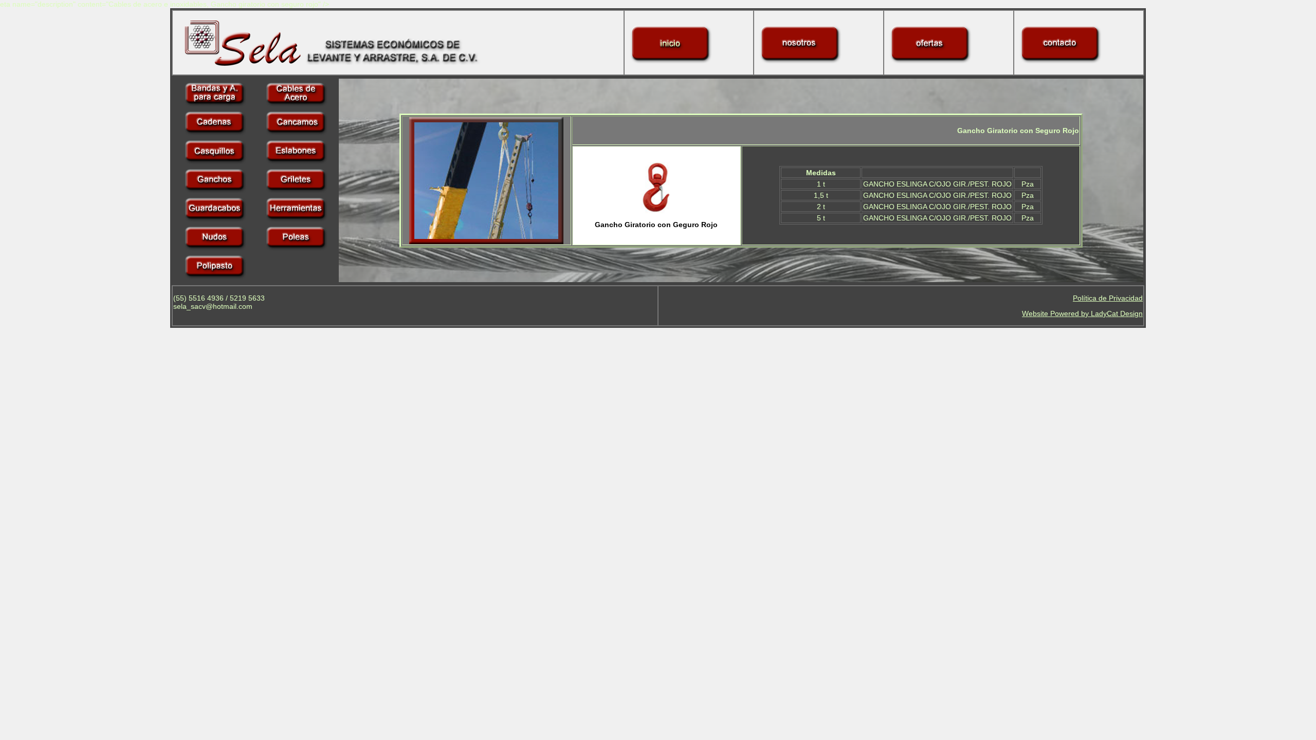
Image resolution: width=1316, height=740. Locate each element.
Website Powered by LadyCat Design (1082, 313)
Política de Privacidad (1108, 298)
